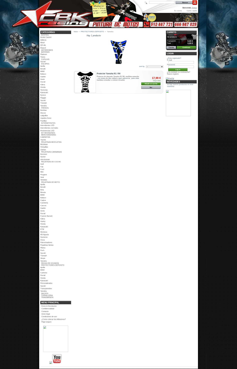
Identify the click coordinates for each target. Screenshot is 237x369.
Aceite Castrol (45, 37)
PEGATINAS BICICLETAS (51, 142)
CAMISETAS (45, 137)
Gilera (42, 85)
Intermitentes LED (47, 125)
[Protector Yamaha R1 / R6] (85, 82)
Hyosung (43, 90)
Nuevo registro (173, 74)
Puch (42, 250)
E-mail (169, 60)
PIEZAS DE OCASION (50, 263)
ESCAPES (45, 64)
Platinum (43, 54)
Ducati (42, 82)
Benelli (42, 69)
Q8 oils (43, 45)
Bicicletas (44, 144)
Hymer (43, 157)
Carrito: (189, 11)
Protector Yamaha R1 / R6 (108, 73)
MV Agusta (44, 234)
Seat (42, 177)
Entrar (194, 8)
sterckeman (45, 159)
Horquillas (44, 147)
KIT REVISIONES (48, 133)
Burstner (43, 154)
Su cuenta (178, 11)
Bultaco (43, 74)
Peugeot (43, 175)
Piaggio (43, 98)
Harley (42, 221)
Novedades (173, 82)
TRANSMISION (47, 297)
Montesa (43, 232)
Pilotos (42, 248)
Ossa (42, 240)
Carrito (171, 32)
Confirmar (186, 47)
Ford (42, 169)
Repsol (43, 48)
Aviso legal (45, 314)
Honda (42, 87)
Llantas (43, 150)
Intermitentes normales (49, 128)
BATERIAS (45, 52)
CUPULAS (45, 59)
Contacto (45, 311)
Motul (42, 42)
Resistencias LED (47, 131)
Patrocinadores (46, 242)
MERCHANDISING (48, 135)
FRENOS (45, 108)
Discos (43, 113)
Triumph (43, 103)
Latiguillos (44, 115)
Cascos (43, 205)
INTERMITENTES (48, 123)
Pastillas (43, 121)
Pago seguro (46, 322)
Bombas (43, 110)
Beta (42, 190)
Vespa (42, 258)
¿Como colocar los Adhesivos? (53, 319)
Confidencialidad (47, 309)
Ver (151, 87)
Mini (41, 172)
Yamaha (43, 106)
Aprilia (42, 66)
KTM (42, 229)
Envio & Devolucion (49, 306)
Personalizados (46, 283)
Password (171, 65)
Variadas (43, 180)
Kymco (43, 95)
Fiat (41, 167)
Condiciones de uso (49, 316)
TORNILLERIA (47, 295)
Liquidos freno (45, 118)
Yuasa (42, 57)
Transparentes (46, 288)
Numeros (44, 237)
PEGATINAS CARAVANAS (51, 152)
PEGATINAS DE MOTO (50, 182)
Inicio (76, 32)
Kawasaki (44, 92)
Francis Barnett (46, 216)
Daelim (43, 77)
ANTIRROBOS (47, 50)
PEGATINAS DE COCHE (51, 162)
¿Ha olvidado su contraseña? (178, 72)
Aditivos (43, 40)
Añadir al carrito (151, 84)
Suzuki (43, 61)
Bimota (43, 192)
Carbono (43, 273)
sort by (142, 66)
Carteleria (44, 203)
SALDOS (44, 293)
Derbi (42, 79)
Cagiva (43, 200)
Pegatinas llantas (47, 245)
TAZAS (43, 140)
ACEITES (45, 35)
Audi (42, 164)
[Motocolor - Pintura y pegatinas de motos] (118, 27)
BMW (42, 71)
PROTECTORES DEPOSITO (52, 265)
